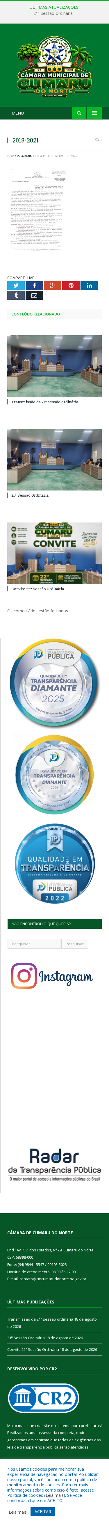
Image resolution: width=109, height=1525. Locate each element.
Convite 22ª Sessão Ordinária (37, 588)
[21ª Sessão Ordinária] (54, 460)
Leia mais (55, 1495)
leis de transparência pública (32, 1447)
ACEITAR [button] (43, 1511)
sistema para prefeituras (79, 1425)
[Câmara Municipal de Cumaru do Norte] (54, 66)
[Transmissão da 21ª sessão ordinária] (54, 366)
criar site (42, 1425)
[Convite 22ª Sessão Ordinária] (54, 553)
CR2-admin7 (24, 156)
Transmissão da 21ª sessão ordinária (44, 401)
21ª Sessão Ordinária (53, 13)
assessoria (47, 1432)
